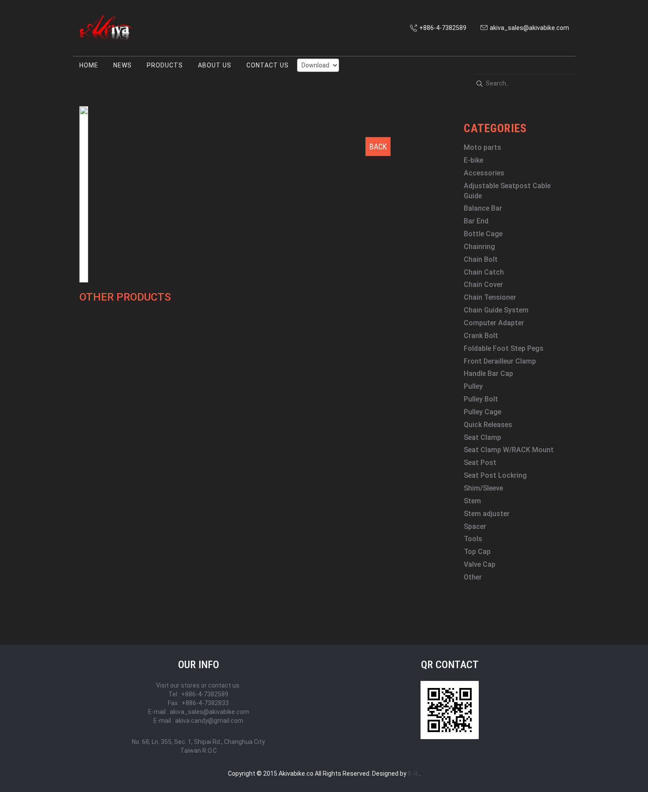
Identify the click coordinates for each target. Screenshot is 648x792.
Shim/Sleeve (483, 488)
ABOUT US (214, 65)
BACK (378, 146)
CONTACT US (267, 65)
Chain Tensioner (490, 297)
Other (473, 577)
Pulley (473, 386)
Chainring (479, 246)
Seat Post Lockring (495, 475)
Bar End (476, 221)
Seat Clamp (482, 437)
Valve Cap (479, 564)
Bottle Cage (483, 234)
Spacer (475, 526)
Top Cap (477, 551)
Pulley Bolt (481, 399)
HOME (88, 65)
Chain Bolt (481, 259)
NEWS (122, 65)
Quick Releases (488, 424)
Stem (472, 501)
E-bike (473, 160)
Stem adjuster (487, 513)
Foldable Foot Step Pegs (504, 348)
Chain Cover (483, 284)
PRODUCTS (165, 65)
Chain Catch (484, 272)
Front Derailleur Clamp (500, 361)
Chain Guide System (496, 310)
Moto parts (482, 147)
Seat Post (480, 462)
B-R (413, 773)
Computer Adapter (494, 323)
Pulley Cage (482, 412)
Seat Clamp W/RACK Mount (509, 450)
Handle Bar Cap (488, 373)
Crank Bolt (481, 335)
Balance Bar (483, 208)
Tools (473, 539)
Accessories (484, 173)
